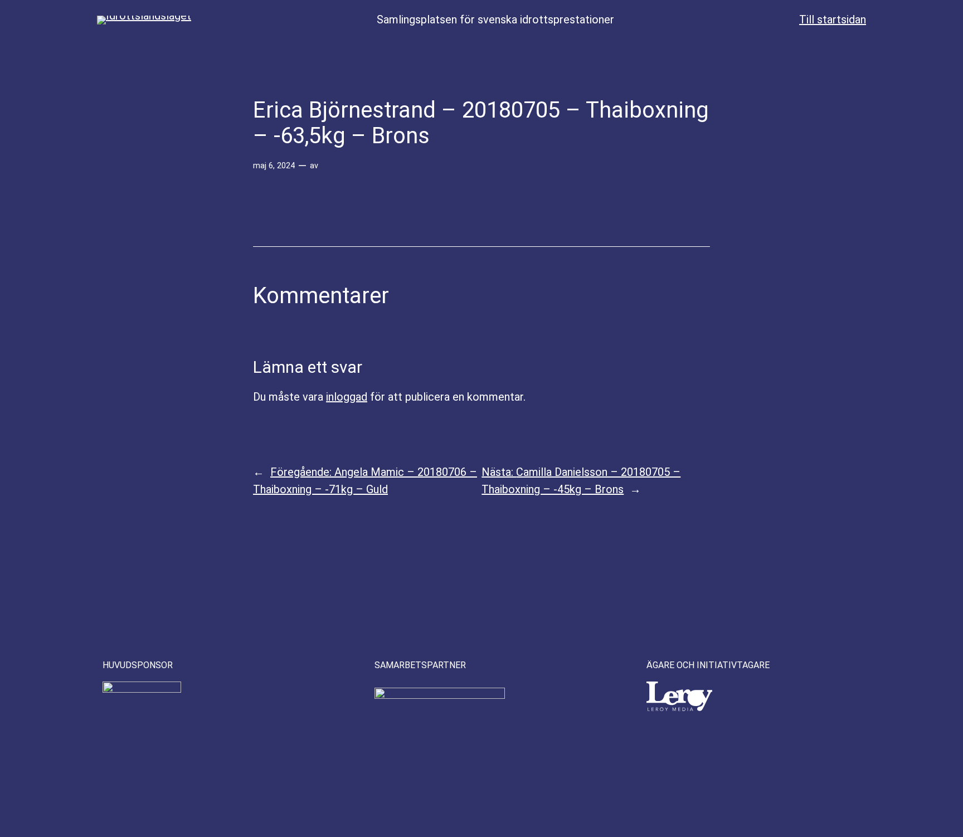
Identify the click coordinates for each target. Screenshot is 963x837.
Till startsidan (832, 19)
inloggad (346, 396)
